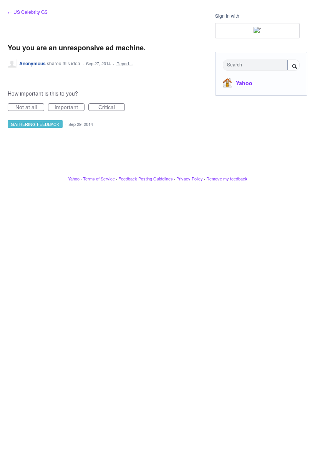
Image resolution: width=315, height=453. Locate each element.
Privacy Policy (189, 178)
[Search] (293, 66)
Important (70, 107)
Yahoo (244, 83)
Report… (124, 63)
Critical (111, 107)
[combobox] (257, 65)
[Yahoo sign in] (257, 30)
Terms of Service (99, 178)
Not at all (29, 107)
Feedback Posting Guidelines (145, 178)
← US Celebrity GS (28, 11)
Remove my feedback (226, 178)
